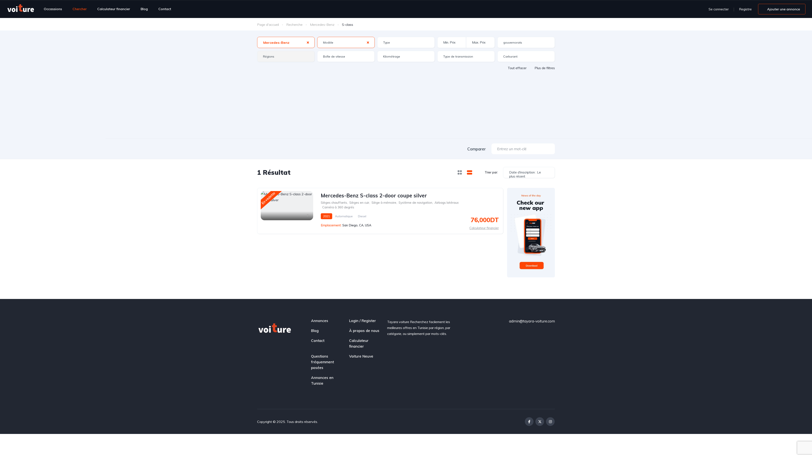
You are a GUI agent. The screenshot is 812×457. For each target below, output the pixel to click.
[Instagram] (550, 421)
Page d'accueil (268, 24)
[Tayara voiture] (20, 9)
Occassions (53, 9)
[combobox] (286, 42)
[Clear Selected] (308, 42)
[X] (539, 421)
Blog (144, 9)
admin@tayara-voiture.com (532, 321)
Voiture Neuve (361, 356)
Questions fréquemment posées (322, 362)
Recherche (294, 24)
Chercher (80, 9)
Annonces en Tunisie (322, 380)
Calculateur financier (113, 9)
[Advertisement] (406, 101)
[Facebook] (529, 421)
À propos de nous (364, 330)
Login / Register (362, 320)
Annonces (319, 320)
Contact (164, 9)
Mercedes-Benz (322, 24)
